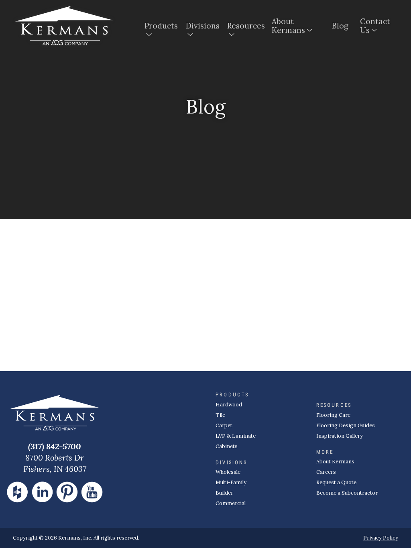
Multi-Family (231, 482)
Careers (326, 472)
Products (160, 25)
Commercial (231, 503)
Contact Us (375, 25)
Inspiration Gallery (339, 435)
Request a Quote (336, 482)
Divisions (202, 25)
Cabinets (227, 446)
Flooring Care (333, 415)
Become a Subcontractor (347, 492)
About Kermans (288, 25)
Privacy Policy (380, 537)
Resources (244, 25)
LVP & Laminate (236, 435)
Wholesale (228, 472)
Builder (224, 492)
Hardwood (229, 404)
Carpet (224, 425)
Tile (220, 415)
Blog (340, 25)
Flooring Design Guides (345, 425)
